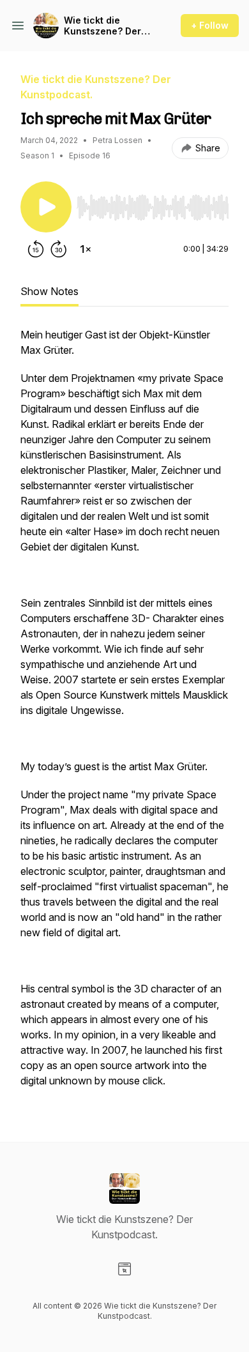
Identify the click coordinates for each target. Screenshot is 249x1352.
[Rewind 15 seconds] (36, 249)
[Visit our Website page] (124, 1269)
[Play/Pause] (46, 206)
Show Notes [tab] (49, 291)
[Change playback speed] (85, 249)
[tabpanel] (124, 714)
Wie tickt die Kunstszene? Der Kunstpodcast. (102, 26)
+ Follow (210, 25)
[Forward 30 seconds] (59, 249)
